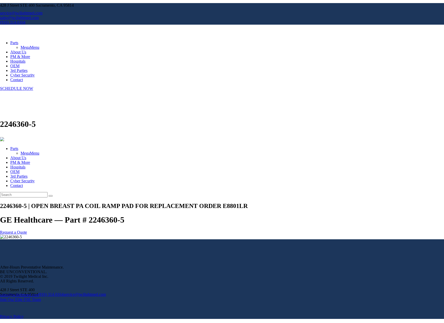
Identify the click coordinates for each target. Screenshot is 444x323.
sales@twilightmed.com (19, 295)
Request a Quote (13, 232)
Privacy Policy (12, 316)
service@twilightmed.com (84, 294)
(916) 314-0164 (50, 294)
